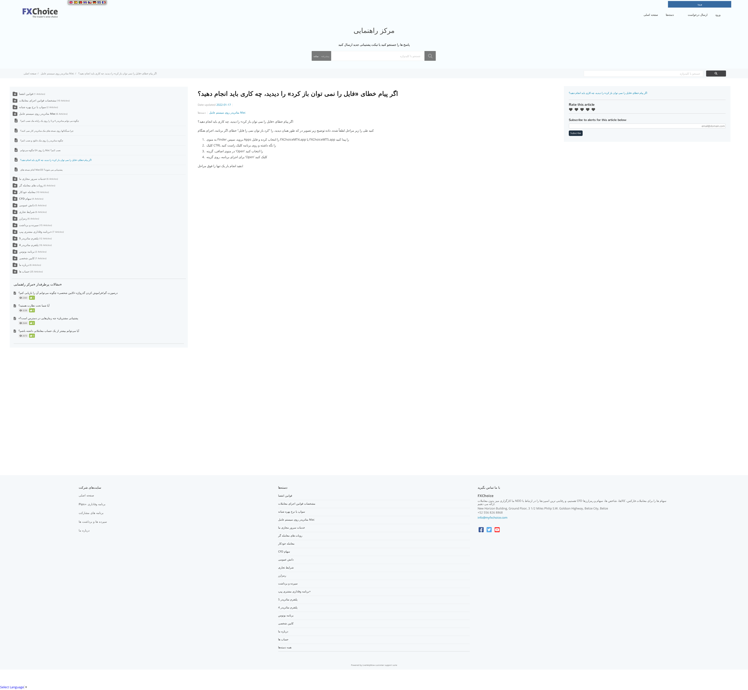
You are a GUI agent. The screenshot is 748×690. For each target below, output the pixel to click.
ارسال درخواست (697, 15)
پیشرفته (325, 56)
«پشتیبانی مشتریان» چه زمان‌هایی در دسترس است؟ (48, 318)
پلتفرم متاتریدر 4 (28, 245)
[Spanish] (76, 2)
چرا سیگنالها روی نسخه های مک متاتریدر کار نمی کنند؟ (46, 130)
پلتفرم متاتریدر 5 (28, 238)
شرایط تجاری (27, 212)
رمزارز (23, 218)
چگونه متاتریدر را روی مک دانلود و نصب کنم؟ (41, 140)
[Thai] (85, 2)
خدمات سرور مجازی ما (32, 179)
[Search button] (430, 56)
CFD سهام (25, 199)
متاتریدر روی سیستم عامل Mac (57, 73)
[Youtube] (497, 530)
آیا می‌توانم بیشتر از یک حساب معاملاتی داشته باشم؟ (49, 331)
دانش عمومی (26, 205)
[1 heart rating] (571, 109)
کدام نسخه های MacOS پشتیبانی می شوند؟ (41, 169)
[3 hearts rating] (583, 109)
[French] (104, 2)
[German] (94, 2)
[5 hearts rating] (594, 109)
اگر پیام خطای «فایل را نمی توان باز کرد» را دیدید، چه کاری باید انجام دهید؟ (56, 160)
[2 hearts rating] (577, 109)
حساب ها (24, 271)
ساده (316, 56)
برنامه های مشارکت (91, 513)
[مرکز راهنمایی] (40, 10)
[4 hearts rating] (588, 109)
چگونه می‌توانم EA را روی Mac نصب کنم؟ (40, 150)
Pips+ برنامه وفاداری (92, 504)
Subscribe (575, 133)
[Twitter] (489, 530)
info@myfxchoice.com (492, 517)
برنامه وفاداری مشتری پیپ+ (35, 232)
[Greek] (99, 2)
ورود (718, 15)
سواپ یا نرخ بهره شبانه (32, 107)
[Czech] (90, 2)
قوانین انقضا (26, 94)
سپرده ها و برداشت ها (93, 522)
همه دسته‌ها (284, 647)
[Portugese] (80, 2)
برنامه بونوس (26, 252)
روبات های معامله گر (31, 185)
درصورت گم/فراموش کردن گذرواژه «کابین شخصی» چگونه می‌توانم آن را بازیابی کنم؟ (68, 293)
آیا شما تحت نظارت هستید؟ (34, 305)
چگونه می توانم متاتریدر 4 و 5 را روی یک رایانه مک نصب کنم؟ (49, 120)
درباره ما (24, 265)
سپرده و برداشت (29, 225)
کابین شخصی (26, 258)
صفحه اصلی (651, 15)
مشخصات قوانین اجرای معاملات (37, 100)
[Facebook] (481, 530)
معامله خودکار (27, 192)
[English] (71, 2)
